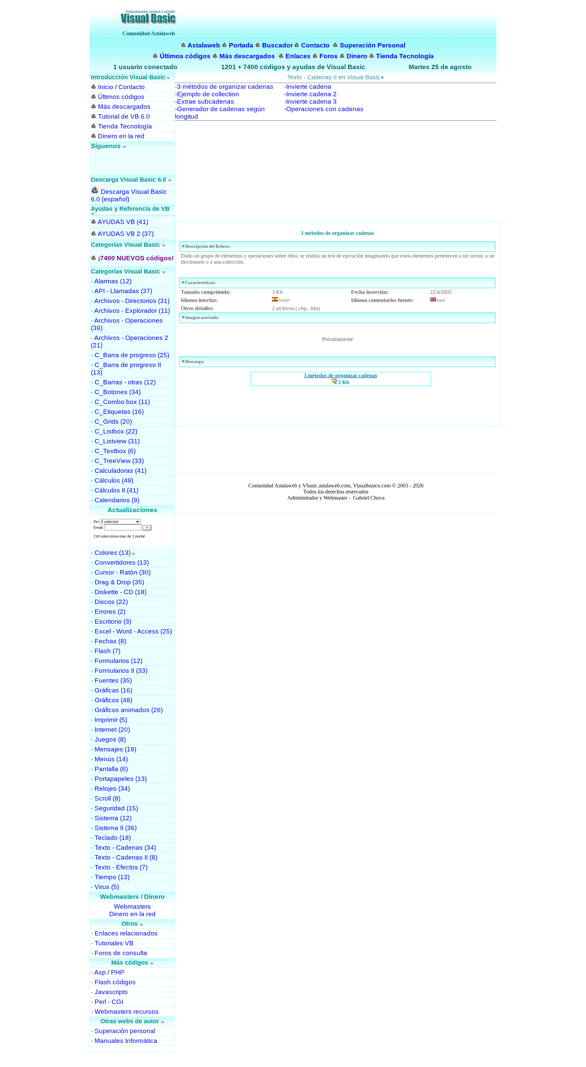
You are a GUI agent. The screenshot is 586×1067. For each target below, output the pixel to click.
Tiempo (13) (112, 877)
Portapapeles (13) (121, 778)
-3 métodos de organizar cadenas (224, 86)
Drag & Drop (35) (119, 582)
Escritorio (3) (113, 621)
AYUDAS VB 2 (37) (126, 233)
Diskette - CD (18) (120, 592)
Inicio (105, 86)
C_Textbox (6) (115, 451)
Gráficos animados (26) (129, 709)
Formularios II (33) (121, 670)
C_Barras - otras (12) (125, 382)
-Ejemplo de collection (207, 94)
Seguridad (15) (116, 808)
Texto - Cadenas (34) (125, 847)
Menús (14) (111, 759)
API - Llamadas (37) (123, 291)
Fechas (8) (110, 641)
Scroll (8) (107, 798)
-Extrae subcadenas (204, 101)
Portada (241, 45)
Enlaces (298, 56)
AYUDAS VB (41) (123, 221)
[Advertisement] (336, 174)
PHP (117, 972)
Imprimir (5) (111, 719)
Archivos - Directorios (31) (132, 300)
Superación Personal (372, 45)
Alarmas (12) (113, 281)
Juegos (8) (110, 739)
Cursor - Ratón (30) (123, 572)
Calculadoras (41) (120, 470)
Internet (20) (112, 729)
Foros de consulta (121, 953)
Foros (328, 56)
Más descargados (247, 56)
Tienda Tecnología (405, 56)
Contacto (315, 45)
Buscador (277, 45)
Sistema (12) (113, 818)
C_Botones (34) (118, 392)
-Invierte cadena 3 (310, 101)
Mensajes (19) (115, 749)
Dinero (357, 56)
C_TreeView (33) (119, 460)
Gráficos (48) (113, 700)
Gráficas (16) (113, 690)
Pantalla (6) (111, 768)
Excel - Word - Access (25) (133, 631)
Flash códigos (115, 982)
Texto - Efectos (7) (121, 867)
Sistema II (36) (116, 827)
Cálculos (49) (114, 480)
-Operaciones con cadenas (324, 109)
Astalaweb (204, 45)
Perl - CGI (109, 1001)
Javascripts (111, 991)
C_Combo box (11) (122, 401)
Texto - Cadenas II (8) (126, 857)
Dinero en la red (121, 136)
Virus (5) (107, 886)
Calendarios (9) (117, 500)
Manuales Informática (126, 1040)
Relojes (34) (112, 788)
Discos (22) (111, 601)
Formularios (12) (118, 660)
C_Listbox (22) (116, 431)
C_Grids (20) (113, 421)
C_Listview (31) (117, 441)
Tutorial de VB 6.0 (124, 116)
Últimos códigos (185, 56)
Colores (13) (113, 552)
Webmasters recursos (127, 1011)
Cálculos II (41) (116, 490)
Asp (100, 972)
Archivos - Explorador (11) (132, 310)
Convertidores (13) (122, 562)
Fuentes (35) (113, 680)
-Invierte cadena (307, 86)
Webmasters (132, 906)
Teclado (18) (113, 837)
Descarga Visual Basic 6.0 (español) (129, 195)
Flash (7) (107, 651)
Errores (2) (110, 611)
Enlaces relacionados (126, 933)
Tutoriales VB (114, 943)
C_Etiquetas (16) (119, 411)
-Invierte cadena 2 (310, 94)
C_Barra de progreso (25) (132, 355)
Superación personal (125, 1030)
